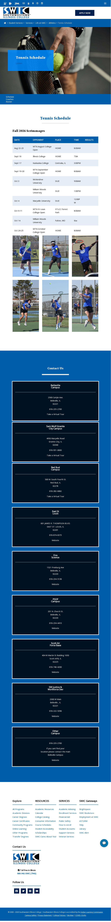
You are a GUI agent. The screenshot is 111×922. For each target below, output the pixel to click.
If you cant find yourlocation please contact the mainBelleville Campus (55, 751)
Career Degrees (20, 817)
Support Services (66, 832)
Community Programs (22, 824)
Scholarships (41, 832)
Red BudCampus (55, 468)
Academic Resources (44, 809)
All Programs (18, 809)
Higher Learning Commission (92, 912)
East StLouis (55, 512)
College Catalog (42, 817)
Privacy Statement (45, 915)
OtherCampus (55, 732)
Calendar (39, 813)
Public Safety (64, 821)
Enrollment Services (68, 813)
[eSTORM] (17, 3)
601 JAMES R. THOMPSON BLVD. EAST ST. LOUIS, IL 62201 (55, 526)
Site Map (70, 915)
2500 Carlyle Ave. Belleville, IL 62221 (55, 400)
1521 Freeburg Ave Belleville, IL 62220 (55, 570)
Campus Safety (31, 915)
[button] (84, 13)
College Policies (59, 915)
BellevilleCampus (55, 386)
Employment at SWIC (88, 817)
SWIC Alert (84, 832)
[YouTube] (36, 891)
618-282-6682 (55, 491)
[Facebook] (16, 891)
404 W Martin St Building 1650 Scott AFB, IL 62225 (55, 658)
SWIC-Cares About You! (45, 836)
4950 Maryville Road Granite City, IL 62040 (55, 441)
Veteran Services (66, 836)
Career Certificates (21, 821)
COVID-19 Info (80, 915)
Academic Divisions (21, 813)
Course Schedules (43, 824)
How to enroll (65, 824)
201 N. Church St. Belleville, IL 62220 (55, 614)
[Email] (23, 3)
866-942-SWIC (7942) (26, 873)
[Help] (37, 3)
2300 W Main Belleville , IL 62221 (55, 702)
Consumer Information (45, 821)
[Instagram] (30, 891)
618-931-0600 (55, 450)
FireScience (55, 556)
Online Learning (19, 828)
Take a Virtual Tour (55, 414)
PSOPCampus (55, 600)
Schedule (10, 96)
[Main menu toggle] (105, 3)
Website (55, 540)
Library (82, 828)
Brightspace (84, 809)
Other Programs (20, 832)
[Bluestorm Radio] (33, 3)
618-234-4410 (55, 623)
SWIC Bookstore (86, 813)
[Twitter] (23, 891)
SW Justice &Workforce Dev (55, 688)
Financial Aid (64, 817)
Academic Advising (67, 809)
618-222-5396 (55, 711)
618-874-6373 (55, 535)
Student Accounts (67, 828)
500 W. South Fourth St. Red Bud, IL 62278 (55, 482)
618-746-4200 (55, 667)
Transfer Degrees (21, 836)
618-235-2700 (55, 409)
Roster (9, 101)
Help (81, 824)
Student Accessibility (44, 828)
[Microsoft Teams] (10, 3)
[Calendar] (42, 3)
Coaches (10, 99)
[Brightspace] (28, 3)
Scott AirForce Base (55, 644)
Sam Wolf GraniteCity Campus (55, 427)
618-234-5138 (55, 579)
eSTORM (83, 821)
